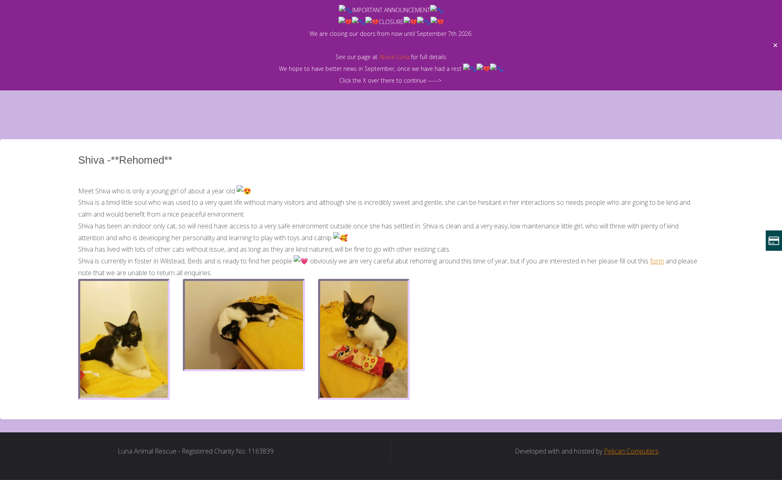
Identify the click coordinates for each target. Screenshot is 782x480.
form (657, 260)
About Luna (394, 57)
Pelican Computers (631, 451)
